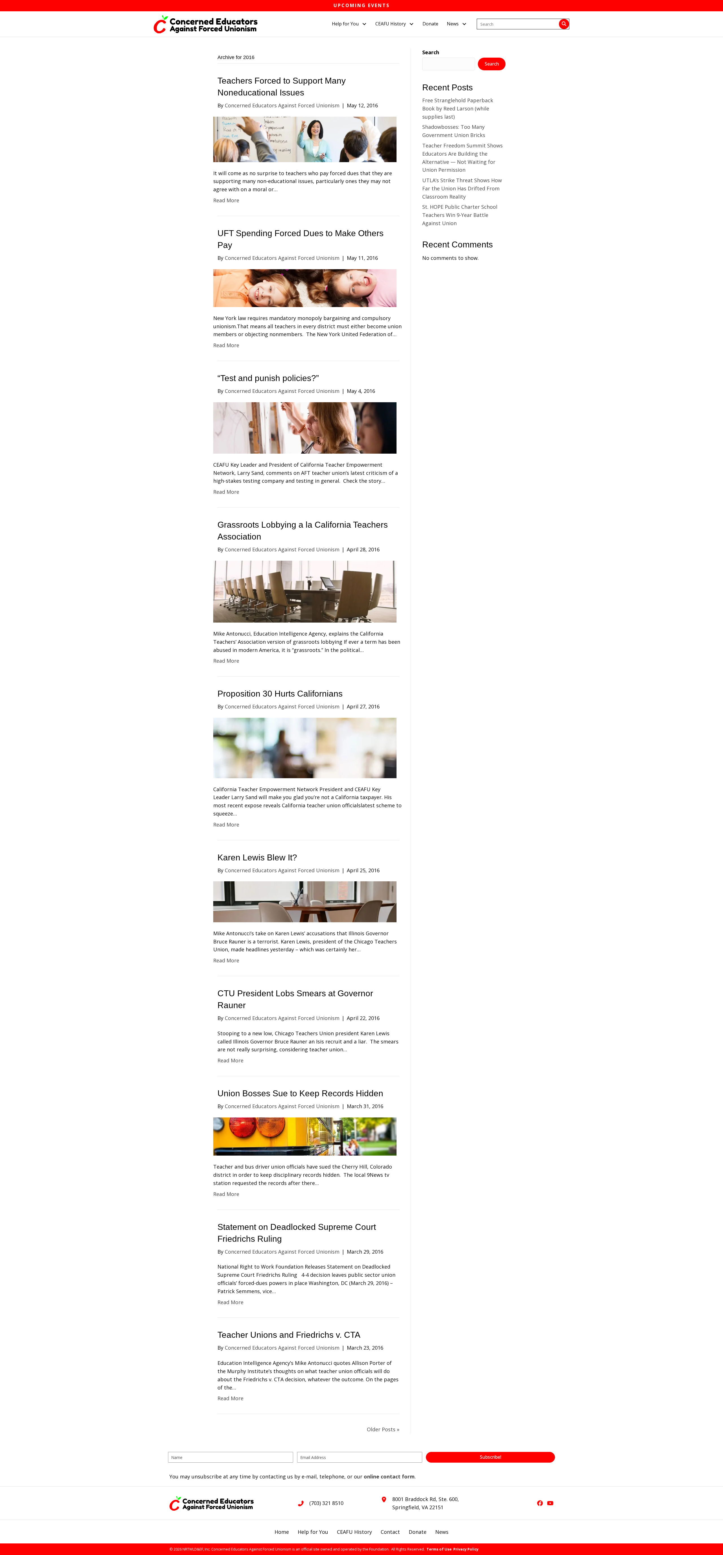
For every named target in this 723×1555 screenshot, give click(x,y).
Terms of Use (439, 1549)
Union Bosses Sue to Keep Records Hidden (300, 1093)
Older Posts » (383, 1429)
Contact (390, 1531)
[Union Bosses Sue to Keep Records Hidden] (305, 1135)
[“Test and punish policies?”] (305, 427)
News (441, 1531)
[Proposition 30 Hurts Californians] (305, 747)
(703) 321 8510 (326, 1503)
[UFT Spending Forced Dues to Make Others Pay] (305, 287)
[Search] (564, 24)
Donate (417, 1531)
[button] (364, 24)
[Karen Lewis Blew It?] (305, 901)
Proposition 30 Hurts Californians (280, 693)
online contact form (389, 1476)
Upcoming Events (362, 5)
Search (430, 52)
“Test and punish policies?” (268, 378)
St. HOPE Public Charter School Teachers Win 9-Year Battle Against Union (459, 215)
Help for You (313, 1531)
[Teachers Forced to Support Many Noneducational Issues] (305, 138)
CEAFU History (354, 1531)
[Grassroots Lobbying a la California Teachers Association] (305, 591)
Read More (226, 200)
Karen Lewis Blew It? (257, 857)
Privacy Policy (465, 1549)
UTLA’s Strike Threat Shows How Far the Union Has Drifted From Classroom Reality (462, 188)
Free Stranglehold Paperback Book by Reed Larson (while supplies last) (457, 108)
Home (282, 1531)
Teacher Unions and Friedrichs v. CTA (288, 1334)
